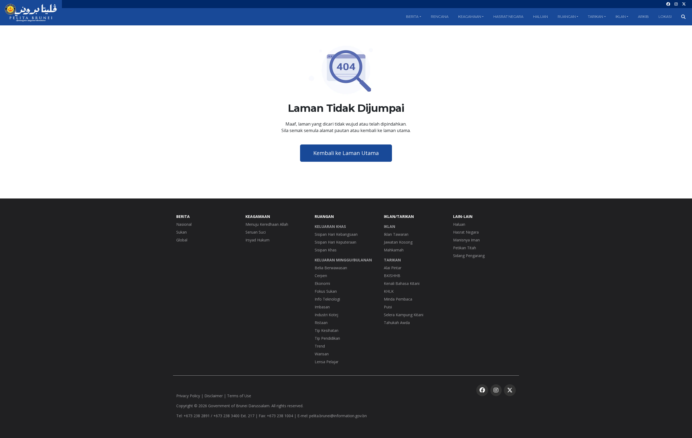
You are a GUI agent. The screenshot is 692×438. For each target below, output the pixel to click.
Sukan (181, 232)
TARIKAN (392, 259)
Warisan (322, 353)
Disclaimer (213, 395)
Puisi (388, 306)
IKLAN (389, 226)
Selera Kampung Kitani (403, 314)
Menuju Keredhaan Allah (266, 224)
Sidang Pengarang (469, 255)
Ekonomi (322, 283)
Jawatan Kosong (398, 242)
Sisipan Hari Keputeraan (335, 242)
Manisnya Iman (466, 239)
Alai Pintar (392, 267)
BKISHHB (392, 275)
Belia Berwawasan (331, 267)
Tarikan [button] (595, 16)
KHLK (389, 291)
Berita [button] (412, 16)
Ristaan (321, 322)
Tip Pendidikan (327, 338)
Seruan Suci (255, 232)
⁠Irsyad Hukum (257, 239)
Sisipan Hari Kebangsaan (336, 234)
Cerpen (321, 275)
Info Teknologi (327, 299)
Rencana (439, 16)
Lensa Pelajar (326, 361)
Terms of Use (239, 395)
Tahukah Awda (397, 322)
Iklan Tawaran (396, 234)
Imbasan (322, 306)
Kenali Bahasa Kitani (402, 283)
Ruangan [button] (567, 16)
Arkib (643, 16)
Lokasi (665, 16)
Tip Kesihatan (326, 330)
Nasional (184, 224)
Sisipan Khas (326, 249)
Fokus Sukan (326, 291)
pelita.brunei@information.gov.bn (338, 415)
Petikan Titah (464, 247)
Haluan (540, 16)
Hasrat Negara (508, 16)
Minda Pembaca (398, 299)
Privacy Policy (188, 395)
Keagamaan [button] (469, 16)
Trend (320, 346)
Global (181, 239)
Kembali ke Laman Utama (346, 153)
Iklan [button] (621, 16)
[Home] (31, 12)
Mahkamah (394, 249)
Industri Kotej (326, 314)
